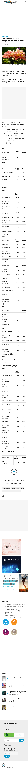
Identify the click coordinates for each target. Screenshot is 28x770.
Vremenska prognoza (10, 607)
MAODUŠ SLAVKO (7, 409)
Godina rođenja (17, 152)
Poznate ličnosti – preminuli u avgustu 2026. (16, 617)
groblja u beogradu (15, 488)
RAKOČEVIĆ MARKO (5, 431)
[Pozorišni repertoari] (14, 622)
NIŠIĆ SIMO (5, 244)
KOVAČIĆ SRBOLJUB (5, 442)
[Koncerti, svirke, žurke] (6, 632)
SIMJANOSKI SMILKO (6, 405)
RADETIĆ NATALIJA (5, 282)
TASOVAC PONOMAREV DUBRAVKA (6, 157)
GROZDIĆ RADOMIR (5, 396)
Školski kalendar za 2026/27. (12, 614)
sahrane (9, 490)
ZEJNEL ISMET (6, 176)
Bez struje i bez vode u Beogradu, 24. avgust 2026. (18, 678)
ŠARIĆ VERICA (6, 278)
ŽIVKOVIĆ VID (6, 197)
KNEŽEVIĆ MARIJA (7, 290)
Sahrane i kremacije (5, 36)
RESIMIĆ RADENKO (7, 217)
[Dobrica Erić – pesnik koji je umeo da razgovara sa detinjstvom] (4, 707)
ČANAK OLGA (6, 275)
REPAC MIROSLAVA (7, 231)
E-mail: (16, 750)
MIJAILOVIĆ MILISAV (5, 345)
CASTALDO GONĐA (7, 340)
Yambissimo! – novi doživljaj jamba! (14, 606)
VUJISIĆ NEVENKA (7, 172)
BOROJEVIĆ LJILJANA (5, 426)
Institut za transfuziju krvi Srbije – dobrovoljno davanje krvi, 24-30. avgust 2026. (17, 700)
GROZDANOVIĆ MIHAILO (6, 336)
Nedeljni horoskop (10, 615)
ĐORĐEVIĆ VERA (7, 400)
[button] (2, 2)
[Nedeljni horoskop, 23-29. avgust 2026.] (4, 685)
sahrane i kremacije (16, 490)
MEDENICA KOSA (7, 248)
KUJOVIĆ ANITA (6, 179)
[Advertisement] (14, 18)
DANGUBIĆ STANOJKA (5, 350)
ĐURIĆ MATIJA (6, 325)
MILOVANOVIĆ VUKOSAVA (6, 184)
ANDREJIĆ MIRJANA (5, 315)
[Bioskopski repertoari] (6, 622)
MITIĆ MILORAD (6, 287)
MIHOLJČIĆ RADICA (5, 385)
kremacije (4, 490)
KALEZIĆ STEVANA (7, 332)
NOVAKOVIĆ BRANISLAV (5, 300)
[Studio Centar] (9, 735)
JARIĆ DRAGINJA (7, 376)
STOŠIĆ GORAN (6, 256)
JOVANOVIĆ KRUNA (5, 227)
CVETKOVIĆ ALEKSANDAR (6, 252)
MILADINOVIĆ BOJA (6, 207)
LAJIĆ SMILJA (6, 328)
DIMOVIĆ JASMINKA (5, 295)
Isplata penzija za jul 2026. (12, 609)
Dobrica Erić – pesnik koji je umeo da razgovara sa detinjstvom (18, 707)
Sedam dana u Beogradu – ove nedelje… (15, 604)
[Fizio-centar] (15, 582)
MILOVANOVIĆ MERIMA (6, 221)
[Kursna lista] (11, 547)
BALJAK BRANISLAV (5, 380)
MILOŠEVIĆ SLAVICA (5, 320)
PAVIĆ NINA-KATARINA (6, 417)
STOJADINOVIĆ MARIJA (6, 437)
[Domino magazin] (19, 735)
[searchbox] (11, 740)
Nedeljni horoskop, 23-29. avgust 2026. (17, 685)
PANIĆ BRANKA (6, 421)
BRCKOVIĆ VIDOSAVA (5, 462)
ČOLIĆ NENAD (6, 363)
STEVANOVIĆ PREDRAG (6, 202)
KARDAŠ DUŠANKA (7, 413)
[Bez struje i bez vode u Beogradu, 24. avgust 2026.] (4, 678)
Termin (24, 152)
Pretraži (21, 740)
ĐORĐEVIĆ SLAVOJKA (5, 213)
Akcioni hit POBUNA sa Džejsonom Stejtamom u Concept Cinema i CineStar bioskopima (17, 693)
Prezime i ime (5, 152)
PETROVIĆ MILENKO (5, 391)
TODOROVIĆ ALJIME (5, 447)
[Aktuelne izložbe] (14, 632)
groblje (22, 488)
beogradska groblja (6, 488)
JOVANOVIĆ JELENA (5, 270)
